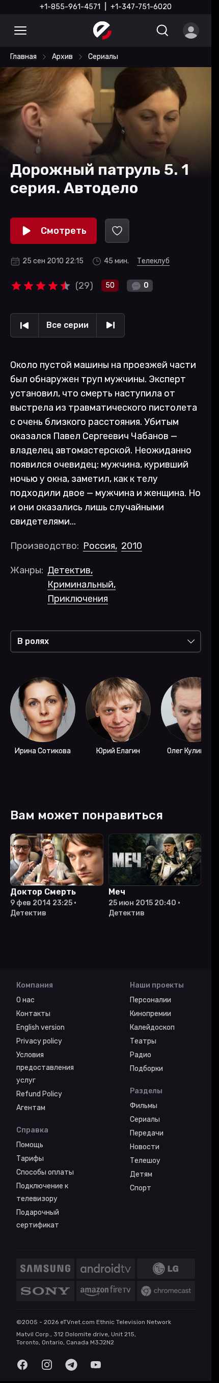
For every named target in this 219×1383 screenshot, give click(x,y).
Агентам (30, 1107)
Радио (140, 1055)
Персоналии (150, 1000)
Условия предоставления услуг (45, 1068)
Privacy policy (39, 1041)
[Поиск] (162, 30)
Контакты (33, 1013)
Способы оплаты (45, 1172)
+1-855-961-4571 (70, 7)
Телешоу (145, 1160)
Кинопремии (150, 1013)
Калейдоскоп (152, 1027)
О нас (25, 1000)
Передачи (146, 1133)
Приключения (77, 598)
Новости (144, 1147)
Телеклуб (153, 261)
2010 (131, 545)
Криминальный (81, 584)
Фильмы (143, 1105)
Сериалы (145, 1119)
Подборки (146, 1068)
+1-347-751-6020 (141, 7)
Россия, (100, 545)
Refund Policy (39, 1094)
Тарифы (30, 1158)
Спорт (140, 1188)
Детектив (70, 570)
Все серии (67, 325)
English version (40, 1027)
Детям (141, 1174)
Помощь (29, 1145)
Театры (143, 1041)
